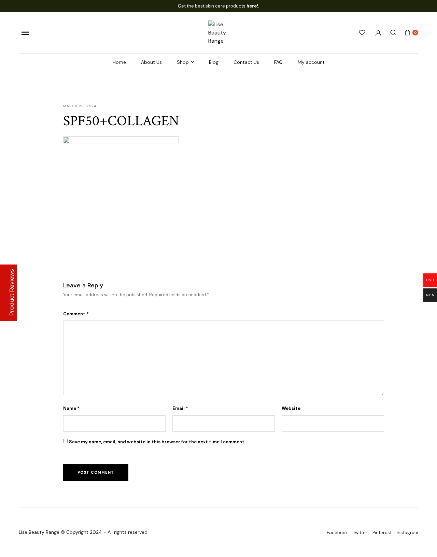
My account (311, 62)
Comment (76, 314)
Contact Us (246, 62)
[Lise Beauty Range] (218, 32)
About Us (151, 62)
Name (71, 408)
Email (180, 408)
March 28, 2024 (79, 106)
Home (119, 62)
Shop (183, 62)
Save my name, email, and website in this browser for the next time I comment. (157, 442)
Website (291, 408)
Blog (213, 62)
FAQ (278, 62)
